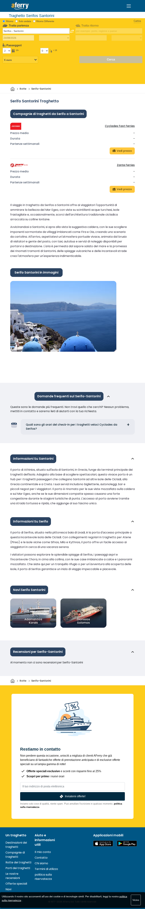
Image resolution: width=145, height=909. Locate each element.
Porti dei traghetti (17, 868)
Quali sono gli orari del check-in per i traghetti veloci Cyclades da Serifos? (71, 427)
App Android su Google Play (127, 843)
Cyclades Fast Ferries (120, 126)
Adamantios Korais (33, 621)
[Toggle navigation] (129, 6)
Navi (8, 889)
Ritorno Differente (45, 21)
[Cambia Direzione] (72, 31)
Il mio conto (43, 852)
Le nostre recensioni (12, 876)
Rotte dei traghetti (18, 862)
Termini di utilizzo (46, 869)
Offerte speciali (16, 884)
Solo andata (25, 21)
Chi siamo (41, 863)
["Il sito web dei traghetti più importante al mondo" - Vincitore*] (20, 5)
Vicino (135, 900)
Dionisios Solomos (83, 621)
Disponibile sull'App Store (103, 843)
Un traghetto (15, 835)
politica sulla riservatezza (43, 877)
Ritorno (9, 21)
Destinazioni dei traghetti (16, 845)
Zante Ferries (126, 165)
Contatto (41, 858)
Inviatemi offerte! (75, 796)
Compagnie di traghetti (15, 854)
